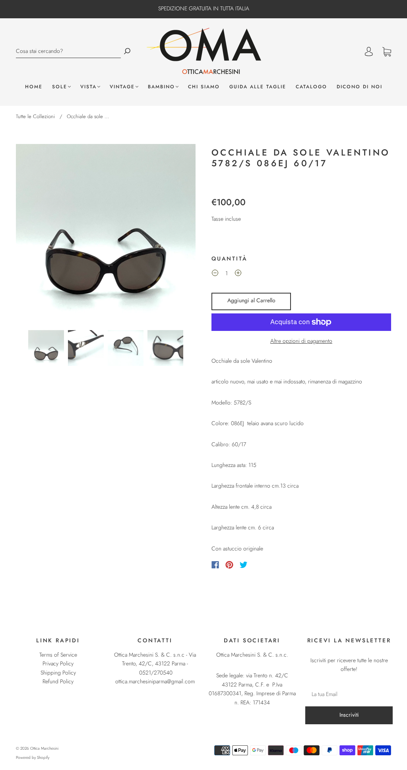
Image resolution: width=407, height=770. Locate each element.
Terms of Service (58, 655)
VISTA (88, 87)
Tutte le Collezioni (35, 116)
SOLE (59, 87)
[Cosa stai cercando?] (68, 51)
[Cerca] (127, 51)
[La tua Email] (349, 694)
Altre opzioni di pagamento (301, 341)
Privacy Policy (58, 663)
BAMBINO (161, 87)
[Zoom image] (105, 235)
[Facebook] (215, 565)
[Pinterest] (229, 565)
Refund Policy (58, 681)
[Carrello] (386, 52)
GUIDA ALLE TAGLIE (257, 87)
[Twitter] (243, 565)
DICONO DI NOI (359, 87)
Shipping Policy (58, 673)
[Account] (369, 52)
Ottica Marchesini (44, 748)
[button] (34, 235)
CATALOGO (311, 87)
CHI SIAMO (204, 87)
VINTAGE (122, 87)
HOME (34, 87)
